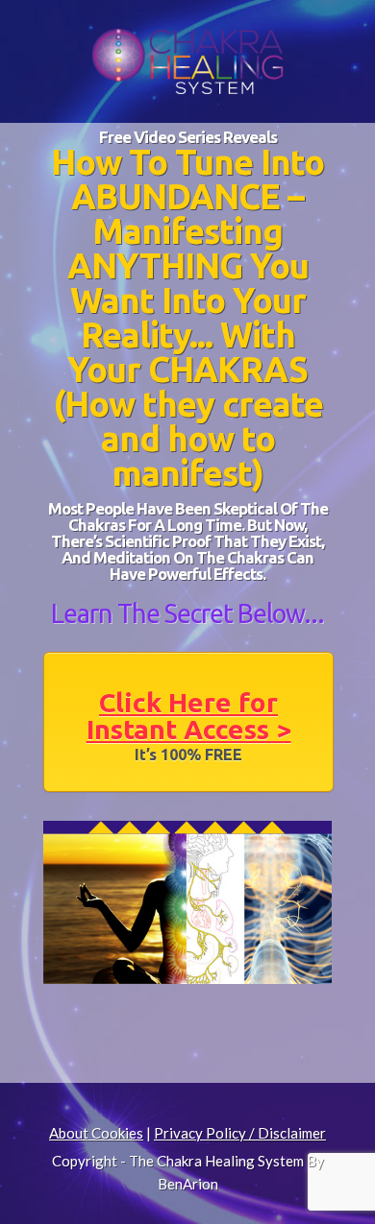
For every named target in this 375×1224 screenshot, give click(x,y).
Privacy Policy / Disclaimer (240, 1132)
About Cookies (96, 1132)
